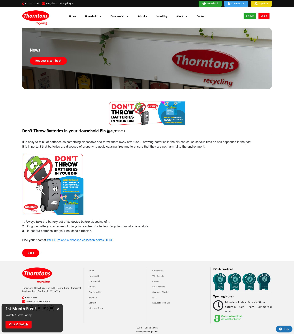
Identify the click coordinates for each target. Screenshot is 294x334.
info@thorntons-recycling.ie (59, 3)
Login (264, 16)
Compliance (157, 271)
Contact (201, 16)
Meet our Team (96, 308)
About (179, 16)
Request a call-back (48, 60)
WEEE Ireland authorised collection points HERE (80, 240)
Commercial (238, 3)
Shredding (161, 16)
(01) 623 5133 (32, 3)
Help (286, 329)
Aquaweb (153, 332)
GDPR (139, 328)
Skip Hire (263, 3)
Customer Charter (160, 292)
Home (72, 16)
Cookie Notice (95, 292)
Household (212, 3)
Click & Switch (18, 324)
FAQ (154, 297)
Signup (250, 16)
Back (31, 252)
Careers (155, 281)
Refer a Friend (158, 287)
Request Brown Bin (161, 303)
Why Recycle (158, 276)
